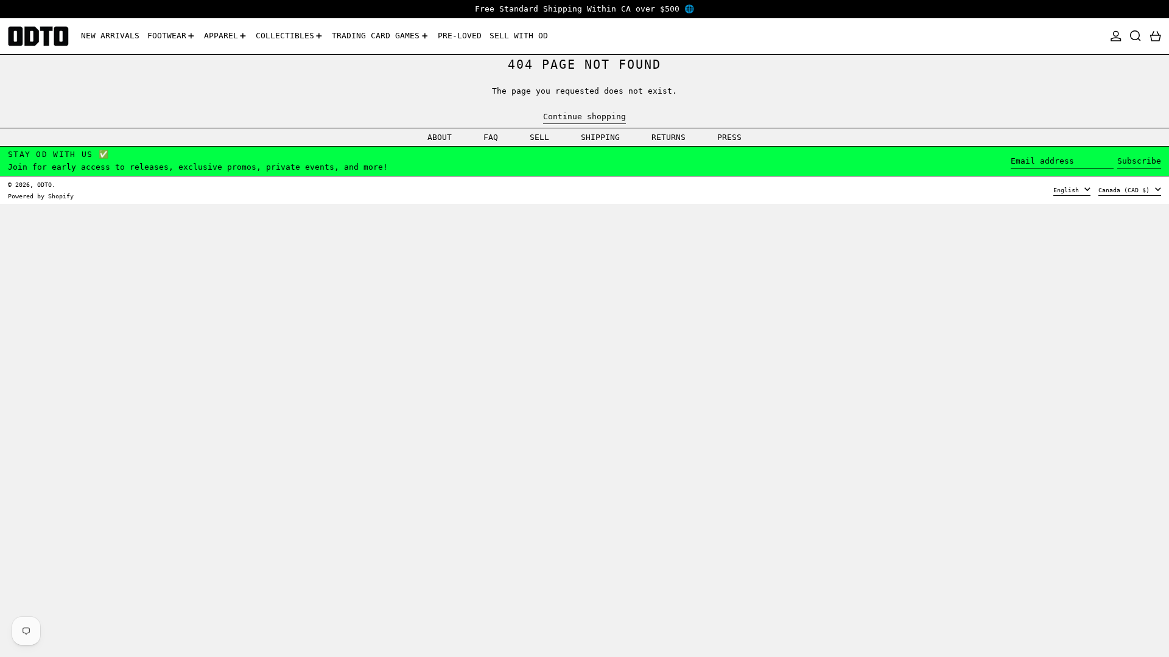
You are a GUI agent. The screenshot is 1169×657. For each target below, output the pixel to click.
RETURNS (668, 137)
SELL (539, 137)
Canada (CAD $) (1125, 189)
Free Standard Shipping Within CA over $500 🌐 (584, 8)
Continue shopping (584, 116)
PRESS (729, 137)
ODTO (44, 184)
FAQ (490, 137)
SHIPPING (600, 137)
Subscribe (1139, 160)
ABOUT (439, 137)
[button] (1135, 36)
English (1068, 189)
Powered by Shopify (41, 196)
